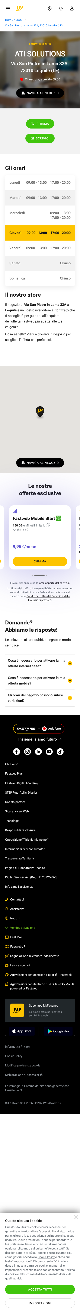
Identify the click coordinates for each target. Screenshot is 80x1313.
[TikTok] (60, 751)
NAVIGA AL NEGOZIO (43, 93)
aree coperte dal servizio (54, 582)
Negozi (14, 918)
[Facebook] (16, 751)
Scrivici (42, 138)
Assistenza (17, 909)
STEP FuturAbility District (21, 792)
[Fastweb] (20, 8)
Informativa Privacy (17, 1046)
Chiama (42, 124)
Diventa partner (15, 802)
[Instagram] (27, 751)
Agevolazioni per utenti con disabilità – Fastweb (41, 974)
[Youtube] (49, 751)
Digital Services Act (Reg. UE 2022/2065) (31, 877)
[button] (40, 413)
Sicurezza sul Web (17, 811)
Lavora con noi (20, 965)
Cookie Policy (13, 1056)
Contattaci (17, 899)
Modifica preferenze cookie (22, 1065)
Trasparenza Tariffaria (19, 858)
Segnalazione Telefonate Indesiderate (34, 956)
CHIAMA (40, 561)
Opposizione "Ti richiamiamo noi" (26, 839)
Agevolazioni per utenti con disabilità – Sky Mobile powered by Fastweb (42, 986)
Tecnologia (12, 820)
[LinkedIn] (38, 751)
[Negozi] (50, 8)
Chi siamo (11, 764)
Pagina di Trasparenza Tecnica (25, 867)
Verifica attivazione (22, 927)
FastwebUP (17, 946)
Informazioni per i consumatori (25, 849)
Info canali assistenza (19, 886)
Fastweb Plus (14, 773)
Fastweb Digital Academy (21, 783)
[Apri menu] (7, 8)
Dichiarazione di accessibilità (24, 1074)
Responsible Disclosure (20, 830)
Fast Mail (16, 937)
